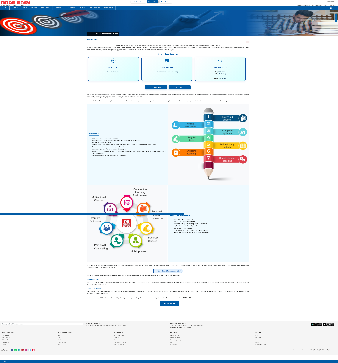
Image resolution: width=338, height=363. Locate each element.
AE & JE (60, 340)
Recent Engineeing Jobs (176, 340)
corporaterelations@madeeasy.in (183, 327)
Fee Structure (179, 87)
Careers (328, 4)
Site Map (316, 350)
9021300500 (332, 1)
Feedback (258, 337)
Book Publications (320, 4)
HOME (3, 7)
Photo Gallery (6, 337)
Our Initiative (5, 342)
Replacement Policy (260, 344)
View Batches (156, 87)
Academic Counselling (308, 4)
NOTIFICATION (59, 7)
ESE (59, 335)
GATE (59, 337)
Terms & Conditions (299, 350)
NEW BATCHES (24, 7)
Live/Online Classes (138, 1)
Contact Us (334, 4)
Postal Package (165, 1)
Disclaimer (258, 342)
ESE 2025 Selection (119, 344)
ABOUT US (8, 7)
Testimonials (117, 337)
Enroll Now (168, 303)
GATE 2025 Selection (120, 342)
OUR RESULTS (38, 7)
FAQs (256, 335)
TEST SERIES (31, 7)
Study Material (174, 344)
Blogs (171, 342)
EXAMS (12, 7)
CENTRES (44, 7)
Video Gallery (5, 340)
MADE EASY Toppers (120, 335)
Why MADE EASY (6, 335)
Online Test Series (152, 1)
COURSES (17, 7)
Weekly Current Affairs (176, 337)
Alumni (116, 340)
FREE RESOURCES (51, 7)
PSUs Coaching (62, 342)
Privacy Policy (309, 350)
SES (59, 344)
